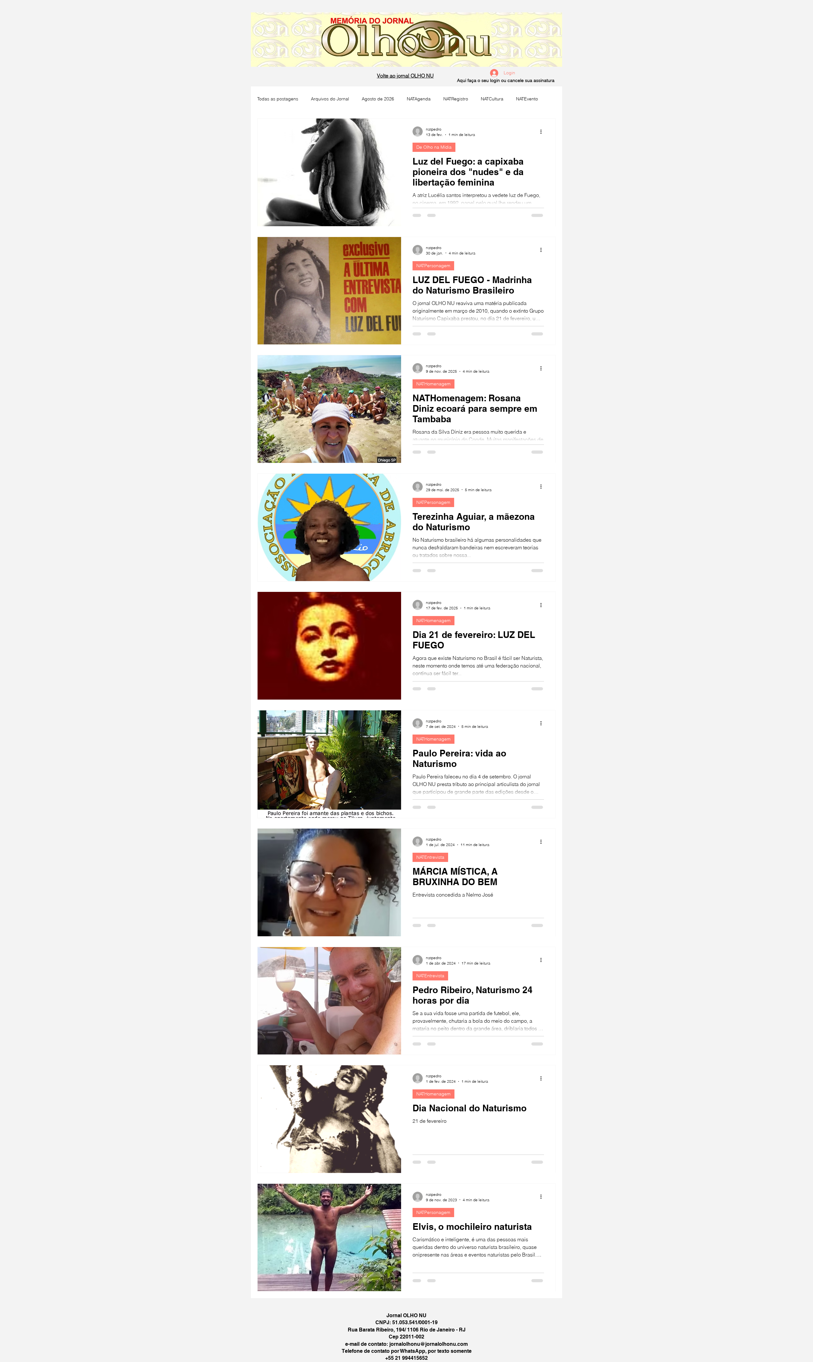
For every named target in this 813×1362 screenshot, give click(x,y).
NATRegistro (455, 99)
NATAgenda (419, 99)
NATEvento (527, 99)
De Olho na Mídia (434, 147)
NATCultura (492, 99)
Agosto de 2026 (378, 99)
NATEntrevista (430, 857)
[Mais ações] (543, 131)
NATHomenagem (433, 384)
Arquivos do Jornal (330, 99)
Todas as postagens (277, 99)
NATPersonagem (433, 265)
